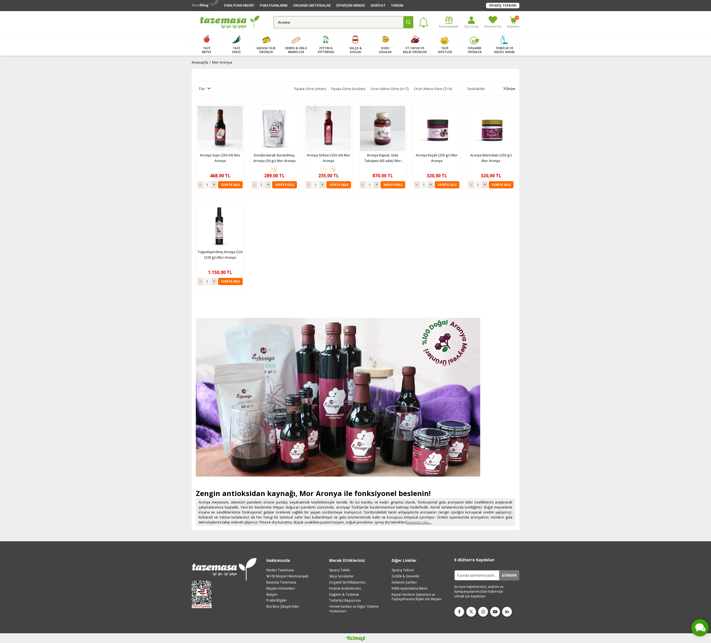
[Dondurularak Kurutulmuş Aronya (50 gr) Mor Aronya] (274, 128)
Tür (202, 88)
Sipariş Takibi (339, 570)
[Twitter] (471, 612)
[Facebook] (459, 612)
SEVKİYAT (377, 5)
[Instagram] (483, 612)
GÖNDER (509, 575)
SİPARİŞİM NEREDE (350, 5)
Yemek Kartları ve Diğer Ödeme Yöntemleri (354, 609)
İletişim (271, 594)
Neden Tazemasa (280, 570)
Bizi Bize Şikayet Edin (282, 606)
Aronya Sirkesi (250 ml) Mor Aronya (328, 158)
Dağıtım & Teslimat (344, 594)
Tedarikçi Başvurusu (345, 600)
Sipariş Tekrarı (403, 570)
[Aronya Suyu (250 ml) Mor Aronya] (220, 128)
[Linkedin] (507, 612)
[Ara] (408, 22)
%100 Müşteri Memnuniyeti (287, 576)
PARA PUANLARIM (273, 5)
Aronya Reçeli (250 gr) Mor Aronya (437, 158)
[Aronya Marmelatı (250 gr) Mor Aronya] (491, 128)
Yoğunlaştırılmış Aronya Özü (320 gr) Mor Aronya (220, 255)
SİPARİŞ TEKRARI (503, 5)
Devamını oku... (418, 522)
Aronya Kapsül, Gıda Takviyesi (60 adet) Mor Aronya (382, 158)
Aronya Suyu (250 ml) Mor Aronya (220, 158)
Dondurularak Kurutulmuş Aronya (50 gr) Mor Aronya (274, 158)
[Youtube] (495, 612)
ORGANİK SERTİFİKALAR (312, 5)
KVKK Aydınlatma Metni (409, 588)
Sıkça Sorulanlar (341, 576)
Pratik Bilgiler (276, 600)
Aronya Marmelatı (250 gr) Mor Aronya (491, 158)
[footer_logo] (224, 569)
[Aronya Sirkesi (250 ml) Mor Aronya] (328, 128)
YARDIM (397, 5)
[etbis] (203, 594)
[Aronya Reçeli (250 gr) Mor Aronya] (436, 128)
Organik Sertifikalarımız (347, 582)
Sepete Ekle (230, 185)
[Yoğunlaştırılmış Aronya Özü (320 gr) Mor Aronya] (220, 225)
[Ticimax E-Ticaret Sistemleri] (355, 639)
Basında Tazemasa (281, 582)
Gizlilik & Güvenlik (405, 576)
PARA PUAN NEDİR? (239, 5)
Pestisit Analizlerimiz (345, 588)
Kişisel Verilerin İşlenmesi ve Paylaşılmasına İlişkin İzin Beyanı (417, 597)
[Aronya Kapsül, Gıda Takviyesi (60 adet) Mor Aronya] (382, 128)
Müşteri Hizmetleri (280, 588)
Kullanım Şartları (404, 582)
